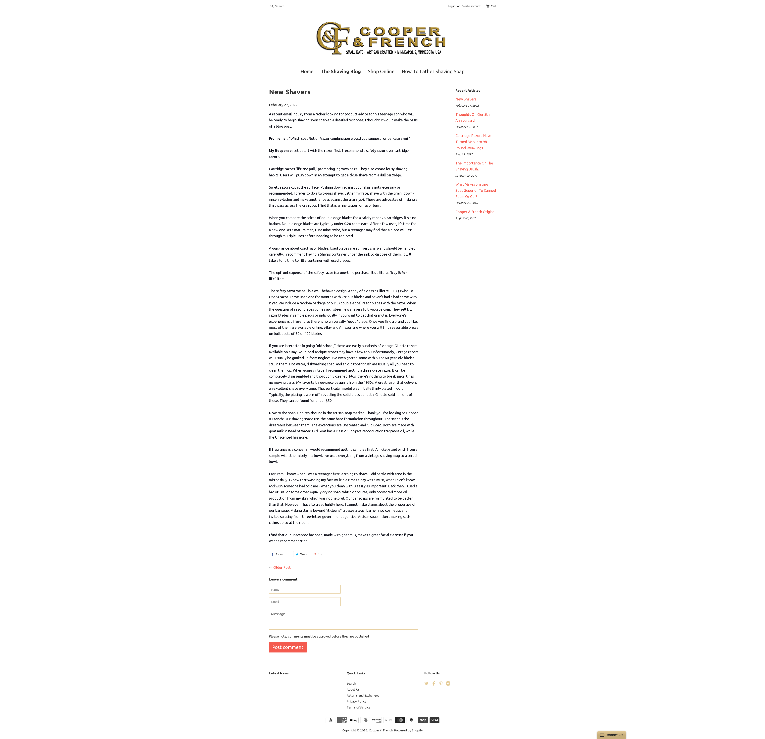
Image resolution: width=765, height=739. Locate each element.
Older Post (282, 567)
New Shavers (465, 99)
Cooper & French (381, 730)
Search (351, 683)
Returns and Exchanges (363, 695)
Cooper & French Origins (474, 212)
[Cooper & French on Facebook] (434, 684)
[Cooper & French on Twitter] (426, 684)
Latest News (279, 673)
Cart (493, 6)
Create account (471, 6)
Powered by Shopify (408, 730)
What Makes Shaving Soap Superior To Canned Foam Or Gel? (475, 190)
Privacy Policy (356, 701)
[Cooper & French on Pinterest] (441, 684)
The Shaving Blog (341, 71)
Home (307, 71)
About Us (353, 689)
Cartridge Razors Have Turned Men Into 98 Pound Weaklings (473, 142)
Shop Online (381, 71)
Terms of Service (358, 707)
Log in (451, 6)
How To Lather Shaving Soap (433, 71)
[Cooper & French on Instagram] (448, 684)
